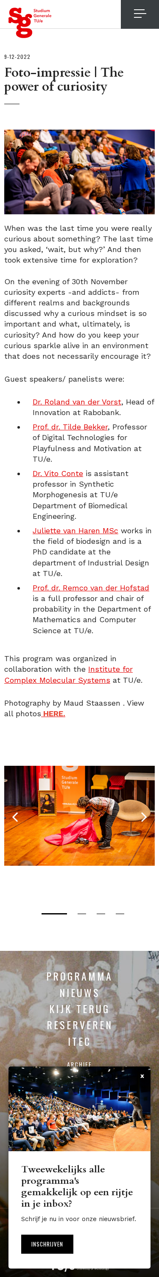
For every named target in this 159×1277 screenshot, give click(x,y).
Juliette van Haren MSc (75, 530)
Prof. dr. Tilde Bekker (70, 426)
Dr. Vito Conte (58, 473)
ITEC (79, 1041)
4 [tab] (120, 913)
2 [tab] (82, 913)
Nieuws (79, 992)
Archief (79, 1064)
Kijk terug (79, 1008)
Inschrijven (47, 1244)
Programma (79, 975)
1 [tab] (54, 913)
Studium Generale (30, 23)
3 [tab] (101, 913)
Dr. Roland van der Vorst (77, 401)
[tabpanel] (79, 815)
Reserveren (80, 1024)
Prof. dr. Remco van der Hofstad (91, 587)
